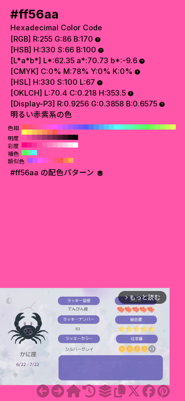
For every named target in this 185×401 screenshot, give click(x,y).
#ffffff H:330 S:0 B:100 (75, 145)
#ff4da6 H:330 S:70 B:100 (39, 145)
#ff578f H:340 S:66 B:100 (34, 127)
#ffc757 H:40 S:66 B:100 (34, 132)
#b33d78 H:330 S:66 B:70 (39, 137)
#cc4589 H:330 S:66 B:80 (34, 137)
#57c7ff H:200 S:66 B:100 (106, 127)
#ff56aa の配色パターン (53, 172)
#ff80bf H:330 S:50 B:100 (49, 145)
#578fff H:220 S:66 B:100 (96, 127)
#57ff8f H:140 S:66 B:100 (137, 127)
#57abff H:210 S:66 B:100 (101, 127)
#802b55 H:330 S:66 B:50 (49, 137)
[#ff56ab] (57, 391)
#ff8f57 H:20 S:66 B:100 (44, 132)
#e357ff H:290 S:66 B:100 (60, 127)
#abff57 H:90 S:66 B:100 (162, 127)
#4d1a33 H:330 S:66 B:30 (60, 137)
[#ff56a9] (42, 391)
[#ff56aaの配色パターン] (105, 391)
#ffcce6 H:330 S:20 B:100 (65, 145)
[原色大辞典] (73, 391)
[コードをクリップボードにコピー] (119, 391)
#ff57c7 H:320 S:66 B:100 (44, 127)
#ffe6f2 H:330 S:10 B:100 (70, 145)
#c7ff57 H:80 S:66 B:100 (168, 127)
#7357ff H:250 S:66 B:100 (80, 127)
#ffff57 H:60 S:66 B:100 (24, 132)
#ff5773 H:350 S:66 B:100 (29, 127)
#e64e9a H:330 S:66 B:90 (29, 137)
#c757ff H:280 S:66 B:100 (65, 127)
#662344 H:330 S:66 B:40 (55, 137)
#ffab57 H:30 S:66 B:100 (39, 132)
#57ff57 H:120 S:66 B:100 (147, 127)
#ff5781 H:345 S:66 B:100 (55, 160)
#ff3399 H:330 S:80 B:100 (34, 145)
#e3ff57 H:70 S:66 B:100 (173, 127)
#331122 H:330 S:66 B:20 (65, 137)
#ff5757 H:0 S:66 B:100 (55, 132)
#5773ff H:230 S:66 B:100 (91, 127)
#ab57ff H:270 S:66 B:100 (70, 127)
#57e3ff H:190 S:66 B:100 (111, 127)
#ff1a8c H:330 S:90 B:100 (29, 145)
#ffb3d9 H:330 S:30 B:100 (60, 145)
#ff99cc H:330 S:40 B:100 (55, 145)
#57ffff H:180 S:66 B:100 (116, 127)
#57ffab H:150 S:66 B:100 (132, 127)
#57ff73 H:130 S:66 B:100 (142, 127)
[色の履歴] (89, 391)
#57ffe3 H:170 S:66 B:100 (121, 127)
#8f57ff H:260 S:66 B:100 (75, 127)
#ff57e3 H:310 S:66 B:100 (49, 127)
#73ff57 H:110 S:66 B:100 (152, 127)
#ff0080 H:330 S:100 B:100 (24, 145)
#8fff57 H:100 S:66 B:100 (157, 127)
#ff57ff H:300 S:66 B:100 (55, 127)
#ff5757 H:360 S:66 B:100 (24, 127)
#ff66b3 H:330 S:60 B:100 (44, 145)
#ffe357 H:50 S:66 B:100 (29, 132)
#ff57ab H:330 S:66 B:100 (39, 127)
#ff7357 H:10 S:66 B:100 (49, 132)
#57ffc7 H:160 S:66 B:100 (127, 127)
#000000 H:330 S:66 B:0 (75, 137)
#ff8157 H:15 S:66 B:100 (65, 160)
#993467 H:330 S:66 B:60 (44, 137)
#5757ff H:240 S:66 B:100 (85, 127)
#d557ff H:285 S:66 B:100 (35, 160)
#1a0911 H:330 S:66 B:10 (70, 137)
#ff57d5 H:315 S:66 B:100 (45, 160)
